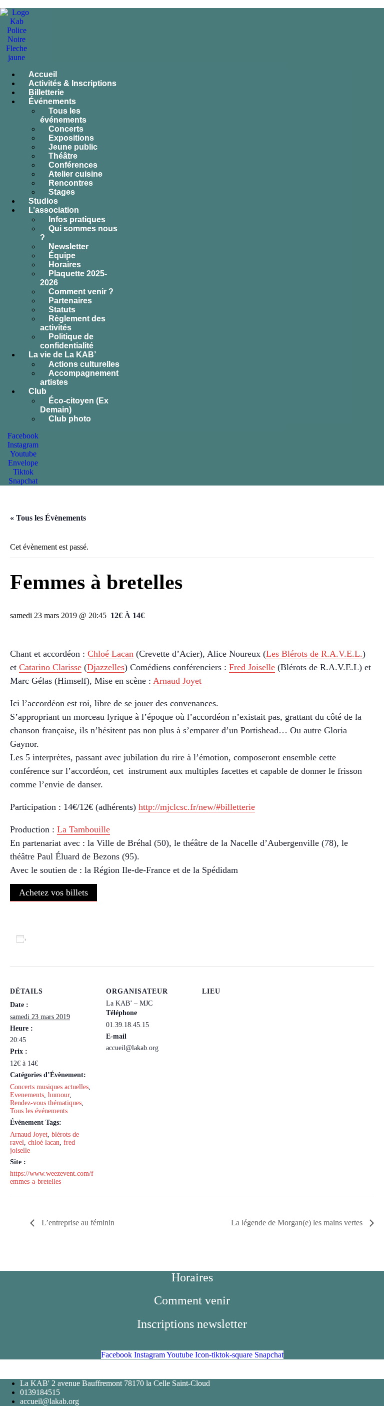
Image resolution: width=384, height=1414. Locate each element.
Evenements (27, 1095)
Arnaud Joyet (177, 681)
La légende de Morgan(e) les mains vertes (297, 1222)
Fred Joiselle (252, 667)
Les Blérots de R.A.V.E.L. (314, 654)
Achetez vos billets (53, 892)
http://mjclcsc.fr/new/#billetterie (196, 807)
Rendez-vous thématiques (46, 1103)
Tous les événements (39, 1111)
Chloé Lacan (111, 654)
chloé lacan (44, 1142)
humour (59, 1095)
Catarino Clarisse (50, 667)
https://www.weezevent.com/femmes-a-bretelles (52, 1177)
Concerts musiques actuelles (49, 1087)
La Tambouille (83, 829)
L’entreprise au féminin (77, 1222)
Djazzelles (105, 667)
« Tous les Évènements (48, 518)
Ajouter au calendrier (65, 939)
